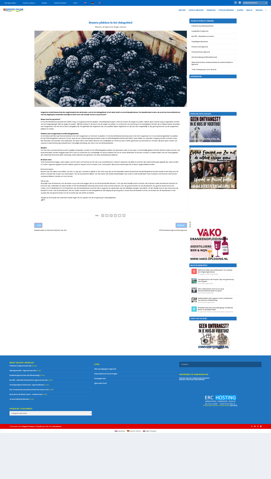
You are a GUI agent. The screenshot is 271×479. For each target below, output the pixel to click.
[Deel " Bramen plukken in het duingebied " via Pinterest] (111, 215)
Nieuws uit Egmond (104, 27)
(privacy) (233, 405)
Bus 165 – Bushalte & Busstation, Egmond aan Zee (29, 380)
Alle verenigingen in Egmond (105, 369)
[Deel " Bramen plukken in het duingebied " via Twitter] (107, 215)
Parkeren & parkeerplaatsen (202, 26)
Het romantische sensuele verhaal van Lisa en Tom (29, 390)
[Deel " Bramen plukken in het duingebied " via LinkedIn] (115, 215)
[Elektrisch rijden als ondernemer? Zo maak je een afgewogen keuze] (194, 271)
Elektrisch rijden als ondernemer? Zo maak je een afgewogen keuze (215, 271)
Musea (44, 3)
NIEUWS (259, 10)
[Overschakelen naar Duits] (92, 3)
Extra (75, 3)
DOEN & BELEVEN (196, 10)
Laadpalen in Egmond (199, 31)
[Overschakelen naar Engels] (100, 3)
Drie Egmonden (10, 3)
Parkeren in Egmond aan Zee (20, 366)
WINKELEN (211, 10)
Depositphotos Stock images (105, 374)
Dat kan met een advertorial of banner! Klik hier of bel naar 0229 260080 (194, 379)
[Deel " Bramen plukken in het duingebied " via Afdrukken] (124, 215)
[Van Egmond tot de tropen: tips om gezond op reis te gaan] (194, 280)
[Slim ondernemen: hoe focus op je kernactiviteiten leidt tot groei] (194, 290)
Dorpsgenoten (100, 378)
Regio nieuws (120, 27)
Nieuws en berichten (213, 312)
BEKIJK (249, 10)
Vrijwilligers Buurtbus (199, 42)
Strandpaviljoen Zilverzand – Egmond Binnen (27, 385)
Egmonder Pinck (100, 383)
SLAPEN (240, 10)
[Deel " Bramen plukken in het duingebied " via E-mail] (120, 215)
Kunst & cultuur (29, 3)
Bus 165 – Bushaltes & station (202, 36)
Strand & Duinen (60, 3)
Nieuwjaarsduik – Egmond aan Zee (23, 370)
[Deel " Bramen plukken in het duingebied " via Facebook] (103, 215)
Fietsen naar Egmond (199, 47)
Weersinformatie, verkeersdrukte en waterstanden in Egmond (212, 63)
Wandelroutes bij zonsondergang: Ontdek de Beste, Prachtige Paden (215, 309)
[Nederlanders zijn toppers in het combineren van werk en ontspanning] (194, 299)
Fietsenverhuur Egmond (200, 52)
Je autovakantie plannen (19, 399)
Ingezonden (214, 274)
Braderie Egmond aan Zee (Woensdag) (25, 375)
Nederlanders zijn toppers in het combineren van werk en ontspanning (215, 299)
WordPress (57, 426)
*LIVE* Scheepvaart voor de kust (203, 69)
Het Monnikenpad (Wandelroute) (204, 57)
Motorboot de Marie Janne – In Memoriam (26, 394)
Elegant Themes (28, 426)
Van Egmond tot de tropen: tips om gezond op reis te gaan (216, 280)
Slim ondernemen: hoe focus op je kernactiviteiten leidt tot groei (211, 290)
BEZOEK (182, 10)
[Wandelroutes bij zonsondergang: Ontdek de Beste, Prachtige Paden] (194, 309)
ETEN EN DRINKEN (226, 10)
